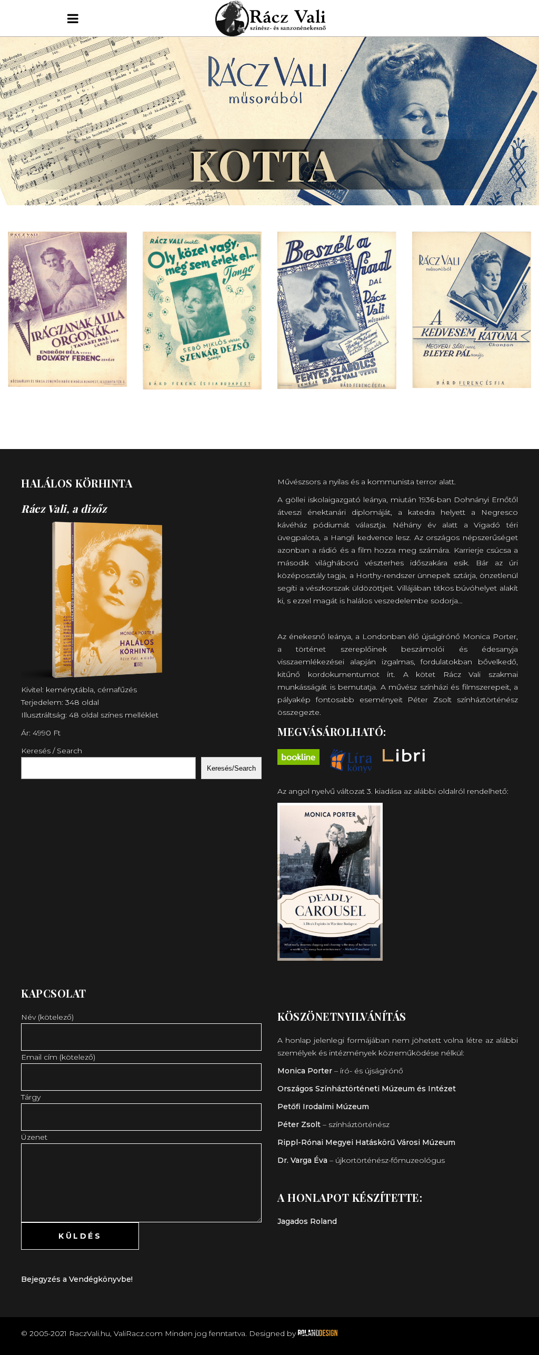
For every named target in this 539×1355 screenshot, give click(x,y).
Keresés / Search (51, 750)
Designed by (273, 1333)
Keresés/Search (231, 768)
